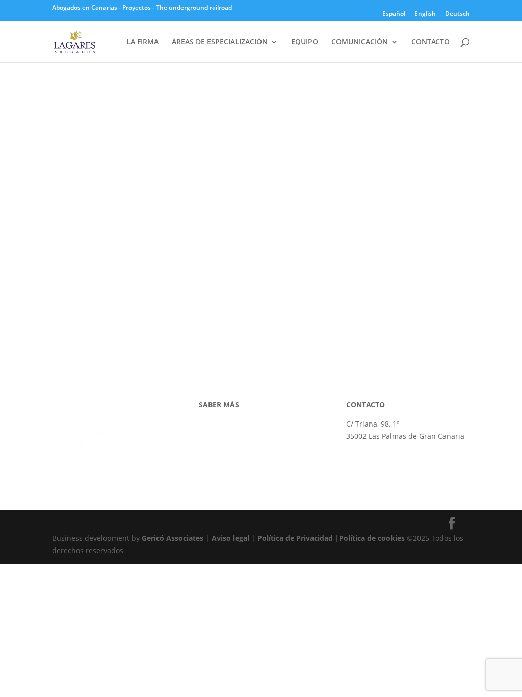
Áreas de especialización (241, 436)
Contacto (214, 472)
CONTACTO (430, 42)
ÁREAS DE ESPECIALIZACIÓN (220, 42)
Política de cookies (372, 538)
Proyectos (136, 7)
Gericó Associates (172, 538)
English (425, 14)
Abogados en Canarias (84, 7)
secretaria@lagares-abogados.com (405, 467)
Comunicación (223, 460)
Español (393, 14)
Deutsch (457, 14)
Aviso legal (230, 538)
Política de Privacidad (295, 538)
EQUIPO (304, 42)
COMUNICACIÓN (359, 42)
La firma (212, 424)
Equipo (211, 448)
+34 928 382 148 (373, 455)
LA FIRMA (142, 42)
